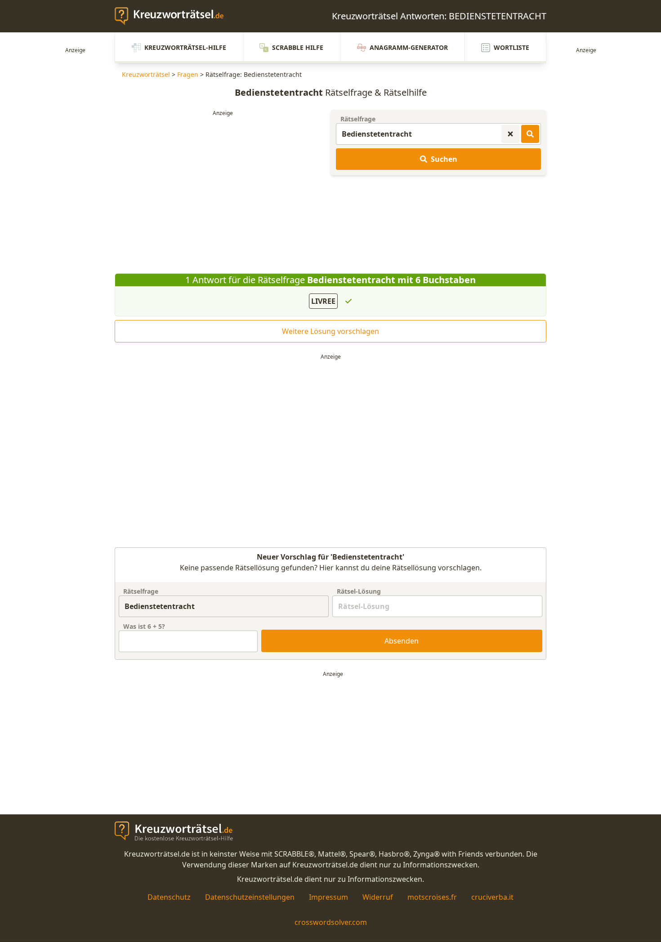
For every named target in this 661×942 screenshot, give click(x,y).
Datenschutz (169, 897)
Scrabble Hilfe (297, 47)
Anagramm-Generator (409, 47)
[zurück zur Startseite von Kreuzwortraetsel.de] (173, 16)
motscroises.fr (432, 897)
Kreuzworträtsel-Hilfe (185, 47)
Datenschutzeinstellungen (250, 897)
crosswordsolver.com (331, 922)
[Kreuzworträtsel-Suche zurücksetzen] (510, 134)
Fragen (187, 74)
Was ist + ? (144, 626)
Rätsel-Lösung (359, 591)
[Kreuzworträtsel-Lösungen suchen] (530, 134)
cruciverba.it (492, 897)
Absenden (401, 641)
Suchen (444, 159)
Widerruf (377, 897)
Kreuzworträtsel (146, 74)
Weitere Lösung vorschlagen (330, 331)
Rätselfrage (357, 119)
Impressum (328, 897)
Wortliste (511, 47)
